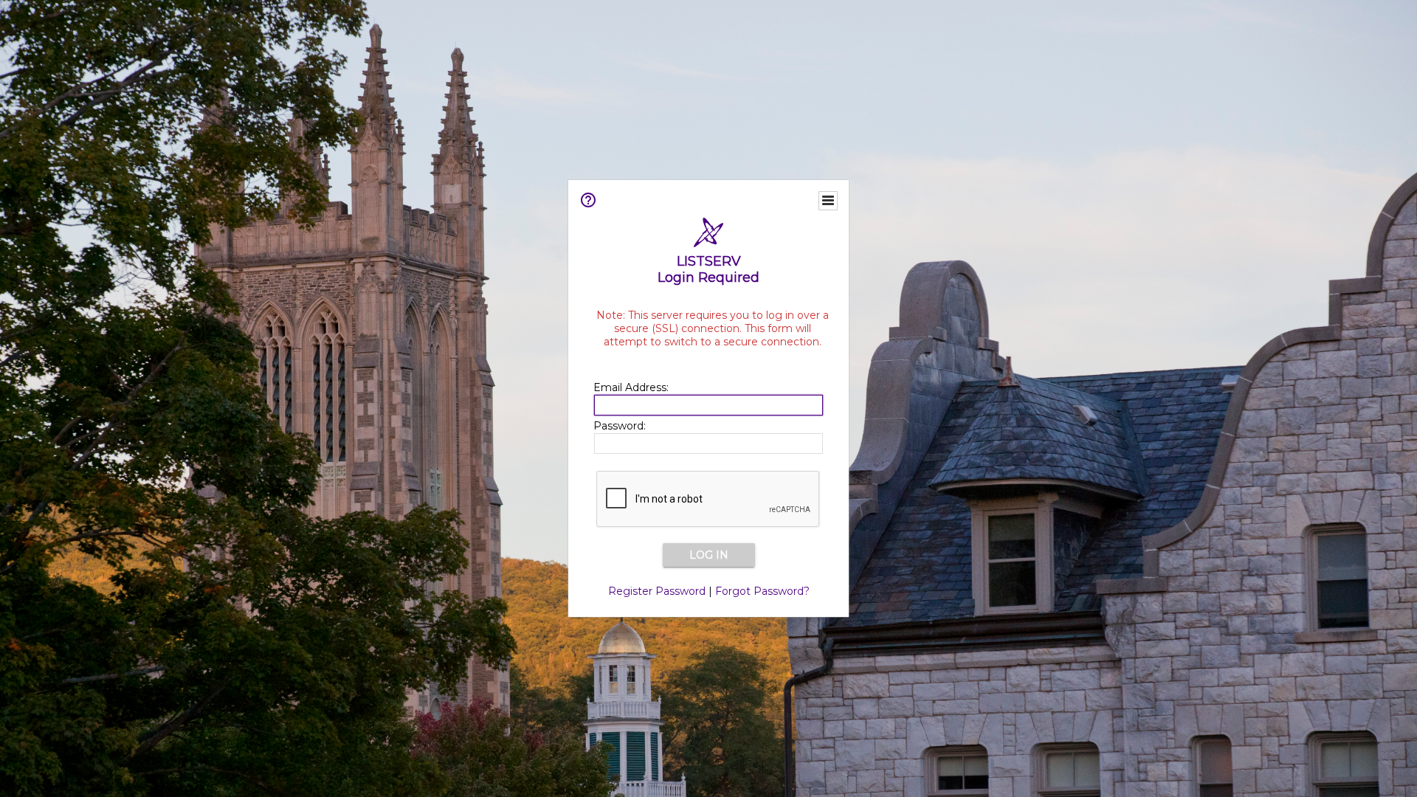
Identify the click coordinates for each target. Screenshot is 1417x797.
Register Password (657, 591)
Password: (619, 425)
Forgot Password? (762, 591)
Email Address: (631, 387)
